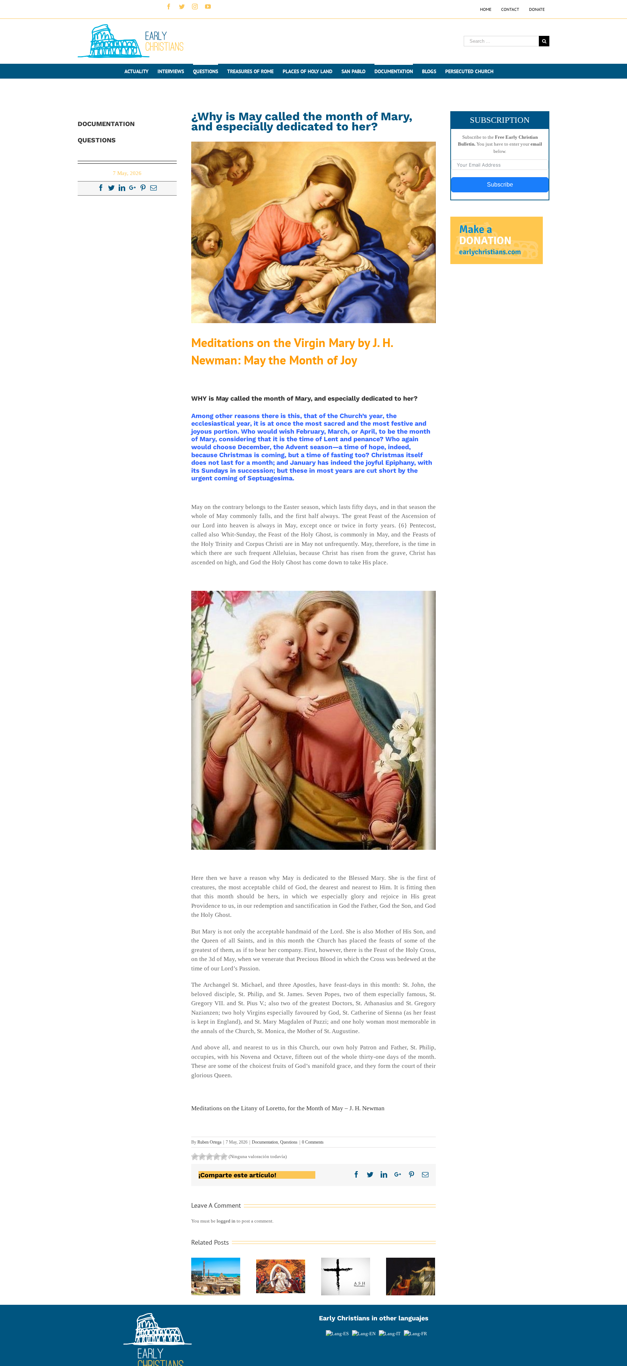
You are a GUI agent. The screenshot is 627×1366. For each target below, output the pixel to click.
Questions (289, 1142)
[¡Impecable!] (224, 1156)
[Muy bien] (216, 1156)
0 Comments (313, 1142)
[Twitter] (111, 187)
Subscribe (500, 184)
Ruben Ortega (209, 1142)
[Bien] (209, 1156)
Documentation (265, 1142)
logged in (226, 1221)
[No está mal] (202, 1156)
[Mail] (153, 187)
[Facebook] (101, 187)
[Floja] (194, 1156)
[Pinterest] (143, 187)
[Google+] (132, 187)
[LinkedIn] (122, 187)
